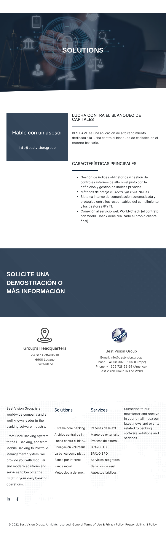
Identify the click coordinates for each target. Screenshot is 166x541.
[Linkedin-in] (8, 499)
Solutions (63, 410)
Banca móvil (63, 466)
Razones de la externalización (105, 428)
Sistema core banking (69, 428)
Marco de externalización (105, 434)
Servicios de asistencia (105, 466)
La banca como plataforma (70, 453)
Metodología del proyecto (70, 472)
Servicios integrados (105, 459)
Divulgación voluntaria (70, 447)
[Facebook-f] (17, 499)
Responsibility (134, 524)
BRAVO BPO (99, 453)
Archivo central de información (70, 434)
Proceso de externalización (105, 441)
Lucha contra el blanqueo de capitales (70, 441)
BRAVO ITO (99, 447)
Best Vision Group (32, 524)
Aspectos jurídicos (104, 472)
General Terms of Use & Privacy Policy (98, 524)
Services (99, 410)
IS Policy (151, 524)
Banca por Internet (67, 459)
